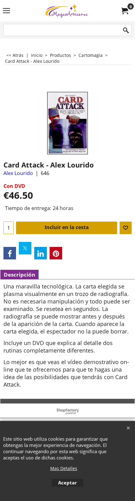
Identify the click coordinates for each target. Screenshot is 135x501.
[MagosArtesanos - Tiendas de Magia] (66, 10)
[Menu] (6, 11)
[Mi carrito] (124, 10)
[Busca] (126, 30)
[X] (25, 248)
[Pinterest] (56, 253)
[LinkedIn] (40, 253)
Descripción (19, 274)
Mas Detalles (63, 468)
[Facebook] (9, 253)
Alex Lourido (18, 173)
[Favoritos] (126, 228)
